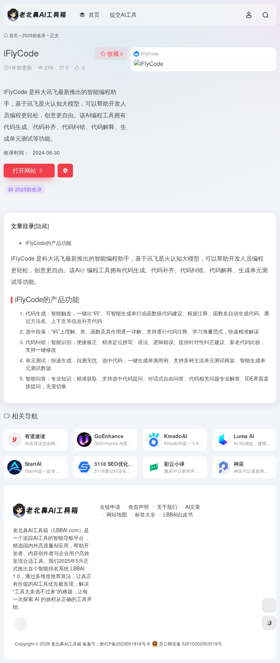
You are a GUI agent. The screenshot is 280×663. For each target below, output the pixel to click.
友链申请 (110, 506)
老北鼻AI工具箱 (66, 643)
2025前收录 (34, 35)
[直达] (63, 439)
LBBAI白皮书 (178, 514)
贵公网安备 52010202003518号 (190, 643)
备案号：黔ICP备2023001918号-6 (116, 643)
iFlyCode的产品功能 (48, 242)
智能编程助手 (111, 258)
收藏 (115, 53)
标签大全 (145, 514)
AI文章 (192, 506)
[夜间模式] (269, 623)
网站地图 (116, 514)
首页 (13, 35)
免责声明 (138, 506)
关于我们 (167, 506)
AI (78, 270)
